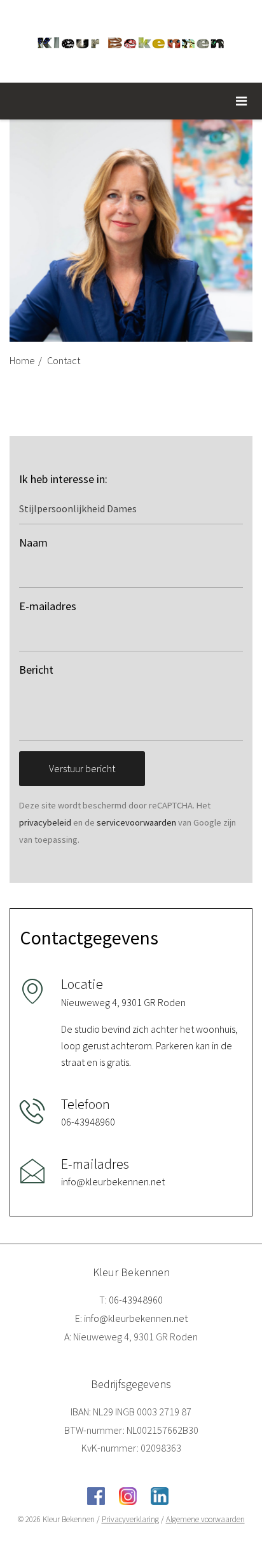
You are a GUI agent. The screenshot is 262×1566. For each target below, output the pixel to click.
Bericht (36, 669)
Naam (33, 542)
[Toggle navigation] (241, 101)
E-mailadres (47, 606)
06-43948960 (136, 1299)
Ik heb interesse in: (63, 479)
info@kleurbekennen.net (136, 1318)
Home (22, 360)
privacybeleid (45, 822)
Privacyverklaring (130, 1519)
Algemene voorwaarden (205, 1519)
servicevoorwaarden (136, 822)
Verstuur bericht (82, 768)
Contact (63, 360)
